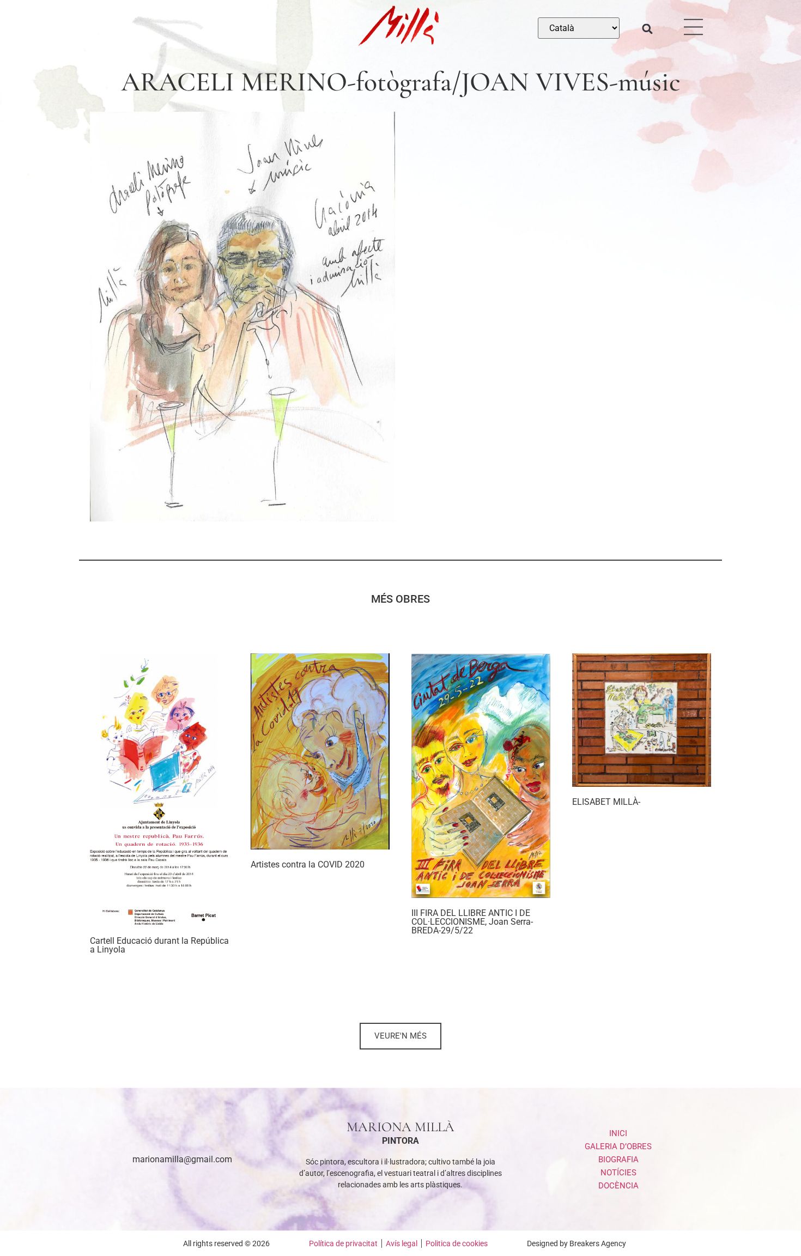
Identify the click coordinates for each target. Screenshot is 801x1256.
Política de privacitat (343, 1243)
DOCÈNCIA (618, 1186)
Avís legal (401, 1243)
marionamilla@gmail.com (182, 1159)
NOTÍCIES (618, 1173)
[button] (647, 28)
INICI (618, 1133)
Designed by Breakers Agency (576, 1243)
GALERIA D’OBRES (618, 1146)
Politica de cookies (457, 1243)
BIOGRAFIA (618, 1159)
